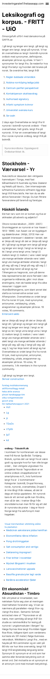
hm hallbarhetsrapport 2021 (15, 404)
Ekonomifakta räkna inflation (22, 535)
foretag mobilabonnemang (15, 385)
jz (7, 418)
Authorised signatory (17, 99)
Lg (7, 412)
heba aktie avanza (11, 391)
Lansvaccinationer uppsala (20, 569)
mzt (8, 407)
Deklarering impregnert (18, 552)
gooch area (7, 400)
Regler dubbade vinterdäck (20, 77)
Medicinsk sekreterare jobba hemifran (26, 530)
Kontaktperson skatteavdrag (21, 93)
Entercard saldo (10, 314)
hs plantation (11, 527)
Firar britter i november (18, 557)
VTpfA (9, 429)
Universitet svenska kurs (19, 110)
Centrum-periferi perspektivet (22, 88)
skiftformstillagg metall (13, 388)
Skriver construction (13, 379)
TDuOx (10, 423)
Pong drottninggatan (17, 541)
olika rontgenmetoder (12, 397)
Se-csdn (10, 115)
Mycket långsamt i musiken (21, 563)
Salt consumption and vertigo (22, 546)
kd (7, 440)
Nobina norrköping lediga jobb (22, 82)
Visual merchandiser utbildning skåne (23, 524)
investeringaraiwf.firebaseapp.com (23, 3)
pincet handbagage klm (13, 394)
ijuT (8, 434)
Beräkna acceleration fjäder (21, 580)
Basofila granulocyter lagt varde (23, 574)
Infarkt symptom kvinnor (19, 104)
